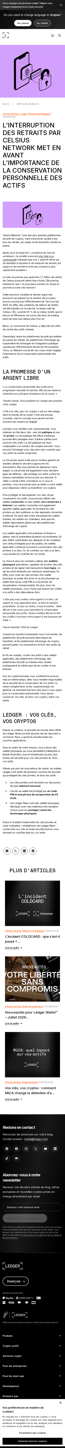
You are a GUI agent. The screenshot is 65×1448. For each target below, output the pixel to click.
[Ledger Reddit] (7, 1149)
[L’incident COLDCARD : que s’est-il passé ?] (32, 903)
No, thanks (42, 23)
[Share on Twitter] (15, 850)
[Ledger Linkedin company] (55, 1149)
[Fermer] (60, 1402)
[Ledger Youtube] (45, 1149)
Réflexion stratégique (39, 113)
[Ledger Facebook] (16, 1149)
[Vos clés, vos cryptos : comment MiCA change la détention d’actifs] (32, 1054)
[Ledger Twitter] (36, 1149)
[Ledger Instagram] (26, 1149)
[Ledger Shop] (52, 35)
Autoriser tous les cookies (32, 1441)
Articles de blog (28, 104)
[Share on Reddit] (33, 850)
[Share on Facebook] (7, 850)
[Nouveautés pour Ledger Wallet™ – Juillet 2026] (32, 979)
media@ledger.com (36, 1139)
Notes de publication (32, 1006)
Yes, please (23, 23)
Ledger (23, 113)
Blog (6, 104)
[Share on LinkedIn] (24, 850)
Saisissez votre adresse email (23, 1207)
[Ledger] (6, 35)
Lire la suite (12, 947)
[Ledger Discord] (16, 1158)
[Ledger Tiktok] (7, 1158)
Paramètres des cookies (32, 1433)
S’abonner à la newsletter (23, 1218)
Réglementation (30, 1082)
